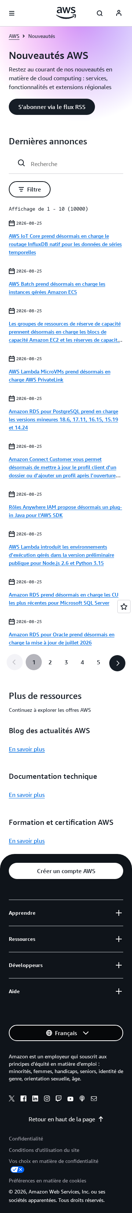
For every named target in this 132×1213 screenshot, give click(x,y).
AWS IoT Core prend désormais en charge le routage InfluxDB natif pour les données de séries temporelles (65, 244)
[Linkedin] (35, 1100)
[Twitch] (59, 1100)
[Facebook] (23, 1100)
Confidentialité (26, 1138)
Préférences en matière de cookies (47, 1180)
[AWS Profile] (118, 13)
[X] (12, 1100)
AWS (14, 36)
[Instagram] (47, 1100)
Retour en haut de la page (62, 1119)
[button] (52, 107)
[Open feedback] (124, 606)
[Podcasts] (82, 1100)
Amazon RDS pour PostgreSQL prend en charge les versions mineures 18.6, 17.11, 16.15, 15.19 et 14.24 (63, 419)
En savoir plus (27, 749)
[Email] (94, 1100)
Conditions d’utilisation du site (44, 1150)
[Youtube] (70, 1100)
